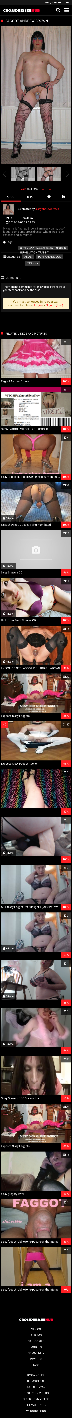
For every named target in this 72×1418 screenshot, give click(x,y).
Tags (36, 1365)
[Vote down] (50, 189)
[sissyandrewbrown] (10, 209)
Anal (28, 256)
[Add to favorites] (49, 197)
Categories (36, 1341)
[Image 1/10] (23, 174)
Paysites (36, 1359)
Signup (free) (54, 305)
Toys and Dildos (49, 256)
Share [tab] (31, 197)
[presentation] (5, 174)
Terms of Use (36, 1381)
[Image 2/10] (49, 174)
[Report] (63, 197)
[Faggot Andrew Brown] (36, 95)
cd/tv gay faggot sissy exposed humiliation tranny (43, 248)
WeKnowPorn (36, 1411)
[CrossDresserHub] (21, 10)
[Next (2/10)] (64, 102)
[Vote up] (43, 189)
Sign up (56, 2)
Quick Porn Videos (36, 1399)
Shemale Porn (36, 1405)
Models (36, 1347)
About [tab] (11, 197)
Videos (36, 1329)
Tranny (32, 263)
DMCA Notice (36, 1375)
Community (36, 1353)
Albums (36, 1335)
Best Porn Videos (36, 1393)
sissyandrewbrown (47, 209)
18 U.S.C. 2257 (36, 1387)
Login (46, 2)
